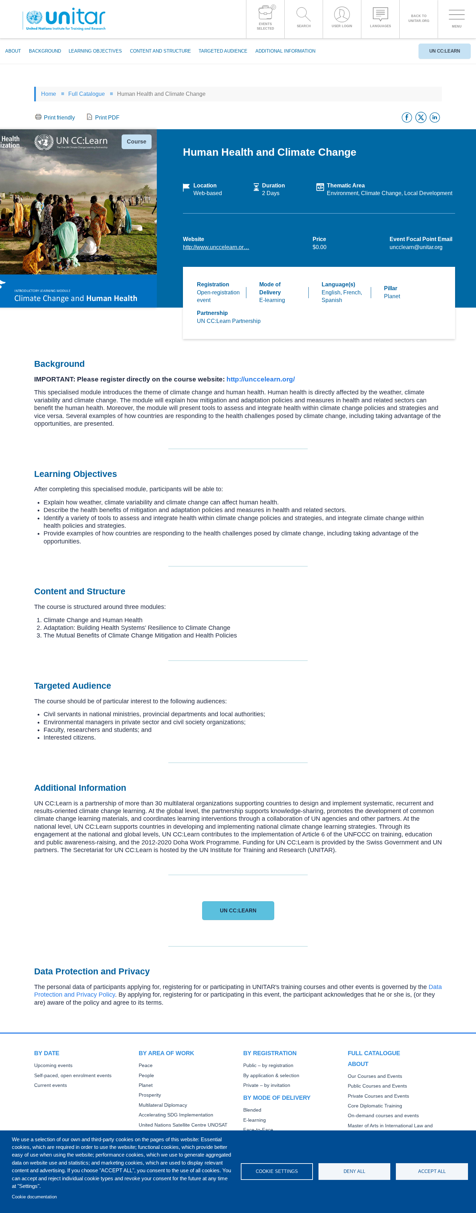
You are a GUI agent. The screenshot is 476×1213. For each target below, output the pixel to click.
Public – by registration (268, 1065)
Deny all (354, 1171)
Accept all (432, 1171)
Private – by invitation (266, 1085)
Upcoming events (53, 1065)
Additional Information (285, 51)
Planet (146, 1085)
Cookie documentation (34, 1196)
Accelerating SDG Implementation (176, 1115)
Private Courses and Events (378, 1096)
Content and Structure (160, 51)
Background (45, 51)
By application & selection (271, 1075)
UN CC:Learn (444, 51)
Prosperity (150, 1095)
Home (48, 94)
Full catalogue (374, 1053)
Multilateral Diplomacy (163, 1105)
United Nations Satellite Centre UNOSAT (183, 1125)
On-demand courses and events (383, 1115)
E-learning (254, 1120)
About (13, 51)
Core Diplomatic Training (375, 1105)
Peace (146, 1065)
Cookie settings (277, 1171)
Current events (50, 1085)
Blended (252, 1110)
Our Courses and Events (375, 1076)
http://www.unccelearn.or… (216, 247)
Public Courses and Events (377, 1086)
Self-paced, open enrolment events (73, 1075)
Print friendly (59, 118)
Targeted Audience (223, 51)
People (146, 1075)
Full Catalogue (86, 94)
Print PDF (107, 118)
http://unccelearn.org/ (261, 379)
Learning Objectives (95, 51)
